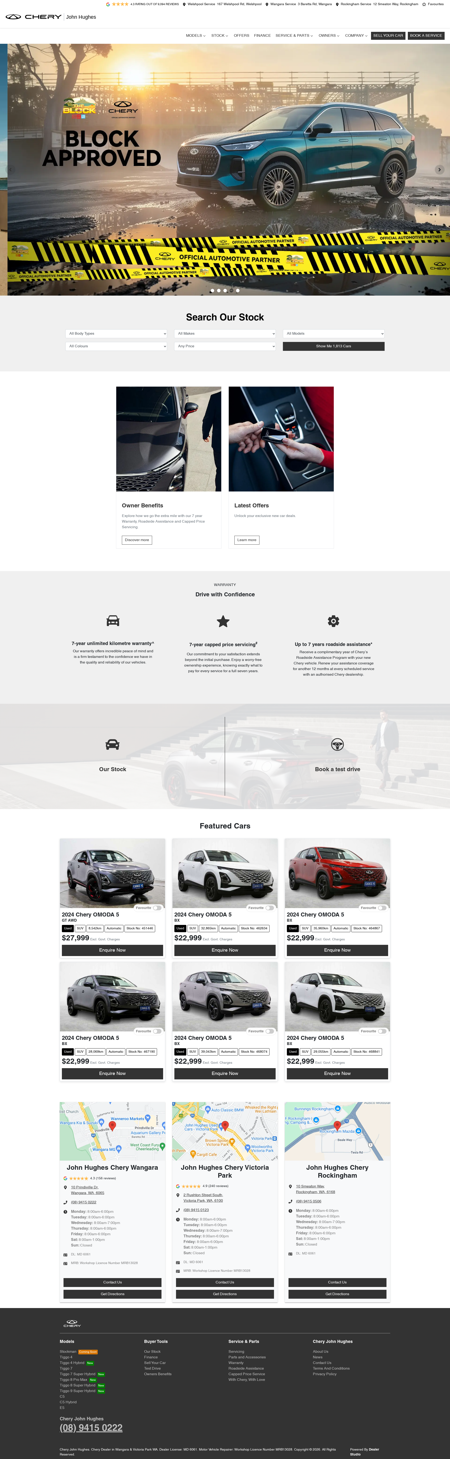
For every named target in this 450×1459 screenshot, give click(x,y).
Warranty (236, 1363)
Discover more (137, 540)
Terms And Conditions (331, 1369)
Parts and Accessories (247, 1357)
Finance (262, 36)
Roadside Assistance (246, 1369)
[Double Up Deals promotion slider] (219, 290)
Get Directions (112, 1294)
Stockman (68, 1352)
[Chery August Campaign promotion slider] (212, 290)
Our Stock (152, 1352)
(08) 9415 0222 (83, 1202)
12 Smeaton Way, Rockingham (395, 4)
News (317, 1357)
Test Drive (152, 1369)
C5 (62, 1397)
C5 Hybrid (68, 1402)
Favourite (143, 907)
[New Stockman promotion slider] (238, 290)
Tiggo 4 (66, 1357)
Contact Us (112, 1282)
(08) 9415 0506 (308, 1201)
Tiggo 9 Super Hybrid (77, 1391)
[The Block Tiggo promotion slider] (231, 290)
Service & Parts (292, 36)
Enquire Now (112, 950)
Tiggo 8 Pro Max (73, 1380)
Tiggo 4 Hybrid (72, 1363)
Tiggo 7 (66, 1369)
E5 (62, 1408)
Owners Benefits (158, 1374)
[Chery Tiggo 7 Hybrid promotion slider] (225, 290)
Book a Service (426, 36)
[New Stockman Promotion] (225, 170)
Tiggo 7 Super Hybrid (77, 1374)
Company (354, 36)
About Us (320, 1352)
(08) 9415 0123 (196, 1210)
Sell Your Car (388, 36)
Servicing (236, 1352)
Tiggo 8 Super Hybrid (77, 1385)
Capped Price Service (247, 1374)
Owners (327, 36)
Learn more (246, 540)
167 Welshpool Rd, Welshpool (239, 4)
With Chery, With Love (247, 1380)
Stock (218, 36)
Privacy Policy (325, 1374)
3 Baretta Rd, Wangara (315, 4)
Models (194, 36)
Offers (241, 36)
